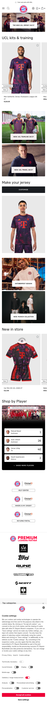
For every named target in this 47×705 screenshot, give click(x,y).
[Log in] (33, 8)
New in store (12, 329)
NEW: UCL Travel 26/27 (23, 170)
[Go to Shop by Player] (23, 416)
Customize (23, 190)
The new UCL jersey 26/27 (23, 25)
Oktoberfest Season (23, 283)
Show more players (25, 465)
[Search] (8, 8)
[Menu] (3, 8)
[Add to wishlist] (37, 45)
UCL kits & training (17, 38)
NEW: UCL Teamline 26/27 (23, 137)
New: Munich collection (23, 317)
